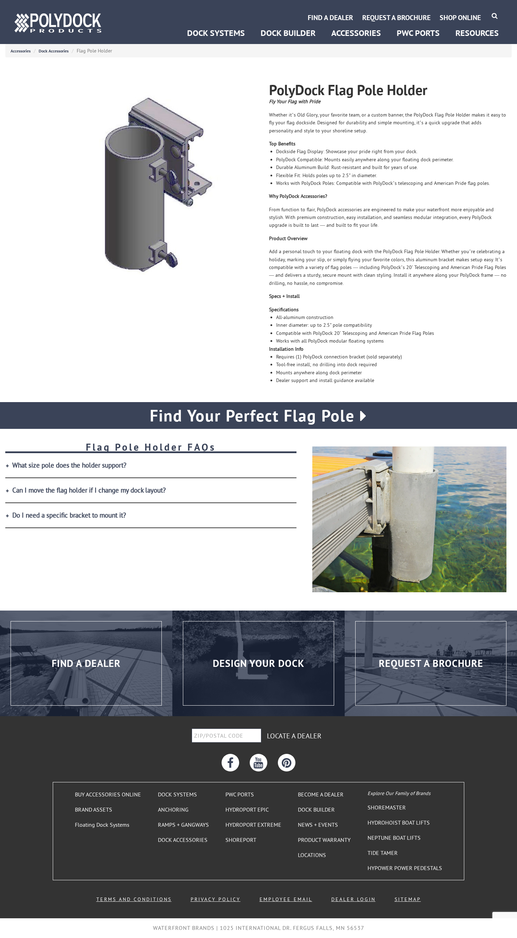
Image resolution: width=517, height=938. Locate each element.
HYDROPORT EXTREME (253, 824)
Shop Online (460, 17)
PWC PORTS (239, 794)
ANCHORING (173, 809)
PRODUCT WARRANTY (324, 839)
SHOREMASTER (387, 807)
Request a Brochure (396, 17)
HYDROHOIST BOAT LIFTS (399, 822)
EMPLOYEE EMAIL (286, 899)
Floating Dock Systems (102, 824)
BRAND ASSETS (93, 809)
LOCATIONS (312, 854)
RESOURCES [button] (477, 32)
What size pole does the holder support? (69, 465)
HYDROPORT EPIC (247, 809)
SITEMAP (408, 899)
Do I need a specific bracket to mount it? (69, 515)
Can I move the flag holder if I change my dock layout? (89, 490)
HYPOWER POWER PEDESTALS (405, 867)
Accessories (21, 51)
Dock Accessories (54, 51)
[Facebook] (230, 762)
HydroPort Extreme (418, 9)
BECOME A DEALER (321, 794)
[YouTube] (258, 762)
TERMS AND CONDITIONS (134, 899)
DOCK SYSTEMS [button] (216, 32)
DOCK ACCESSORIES (183, 839)
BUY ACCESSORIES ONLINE (108, 794)
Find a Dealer (330, 17)
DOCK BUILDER (288, 32)
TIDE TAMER (383, 852)
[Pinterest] (286, 762)
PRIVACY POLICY (216, 899)
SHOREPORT (240, 839)
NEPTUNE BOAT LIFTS (394, 837)
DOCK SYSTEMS (177, 794)
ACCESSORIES (356, 32)
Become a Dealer (477, 9)
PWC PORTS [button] (418, 32)
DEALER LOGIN (353, 899)
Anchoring (198, 9)
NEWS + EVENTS (318, 824)
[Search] (495, 16)
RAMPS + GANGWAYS (183, 824)
